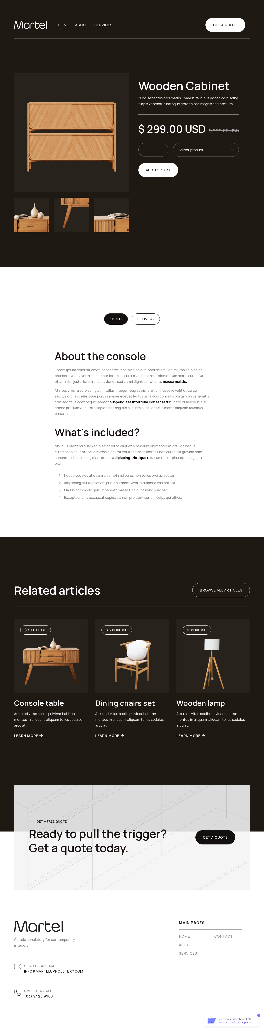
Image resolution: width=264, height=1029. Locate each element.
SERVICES (104, 25)
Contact (223, 936)
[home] (30, 25)
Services (188, 953)
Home (63, 25)
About (81, 25)
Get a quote (225, 25)
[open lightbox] (71, 132)
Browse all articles (221, 590)
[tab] (116, 319)
